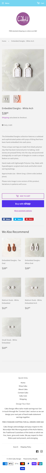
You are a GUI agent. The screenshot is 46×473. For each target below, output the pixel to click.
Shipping (5, 117)
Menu (7, 3)
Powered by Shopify (30, 459)
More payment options (23, 211)
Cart (42, 3)
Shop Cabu (23, 386)
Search (15, 447)
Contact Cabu (23, 392)
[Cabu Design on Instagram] (41, 452)
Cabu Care (23, 396)
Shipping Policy (25, 447)
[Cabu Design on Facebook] (37, 452)
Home (4, 41)
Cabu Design (16, 459)
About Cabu (23, 389)
